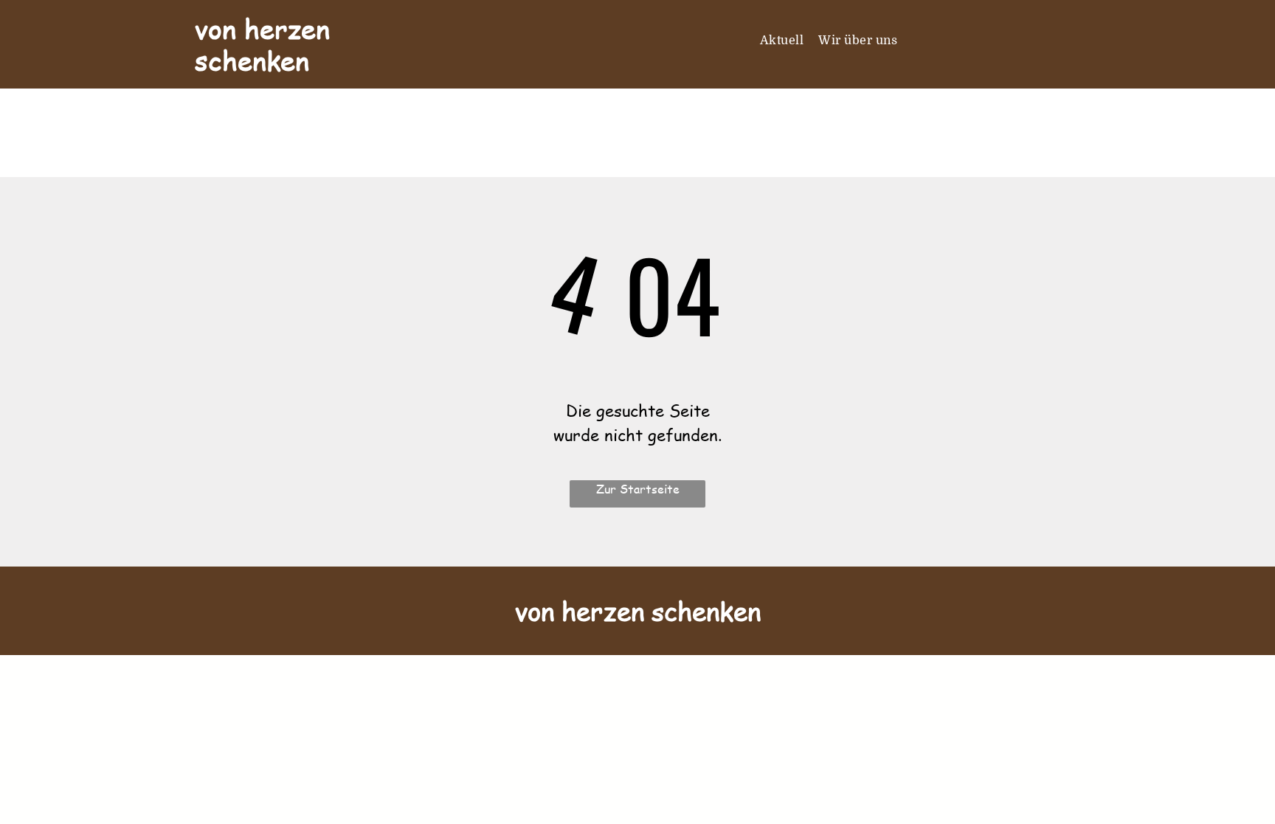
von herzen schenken (262, 44)
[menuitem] (782, 40)
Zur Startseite (638, 488)
